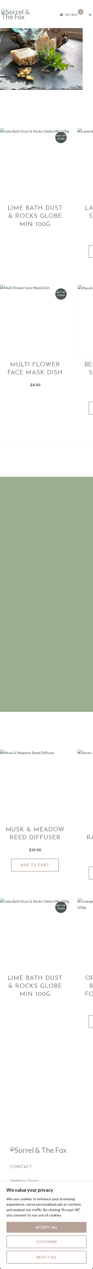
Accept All (46, 1227)
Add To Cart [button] (35, 865)
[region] (46, 1225)
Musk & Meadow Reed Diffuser (35, 834)
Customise (46, 1241)
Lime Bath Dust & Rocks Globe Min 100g (35, 216)
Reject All (46, 1257)
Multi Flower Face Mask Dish (35, 369)
